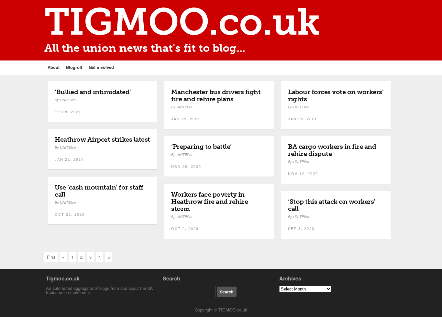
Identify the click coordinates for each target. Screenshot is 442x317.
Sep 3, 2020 (301, 228)
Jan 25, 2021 (185, 118)
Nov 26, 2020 (186, 166)
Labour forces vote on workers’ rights (335, 95)
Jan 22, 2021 (69, 159)
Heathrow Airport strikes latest (102, 139)
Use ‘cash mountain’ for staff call (99, 190)
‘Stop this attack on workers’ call (331, 205)
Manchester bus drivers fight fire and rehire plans (215, 95)
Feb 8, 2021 (68, 111)
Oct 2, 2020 (185, 228)
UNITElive (68, 99)
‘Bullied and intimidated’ (93, 92)
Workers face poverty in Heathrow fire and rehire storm (209, 202)
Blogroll (74, 67)
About (54, 67)
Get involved (101, 67)
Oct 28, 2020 (70, 214)
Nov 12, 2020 (303, 173)
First (51, 257)
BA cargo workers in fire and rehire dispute (332, 150)
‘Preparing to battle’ (201, 146)
